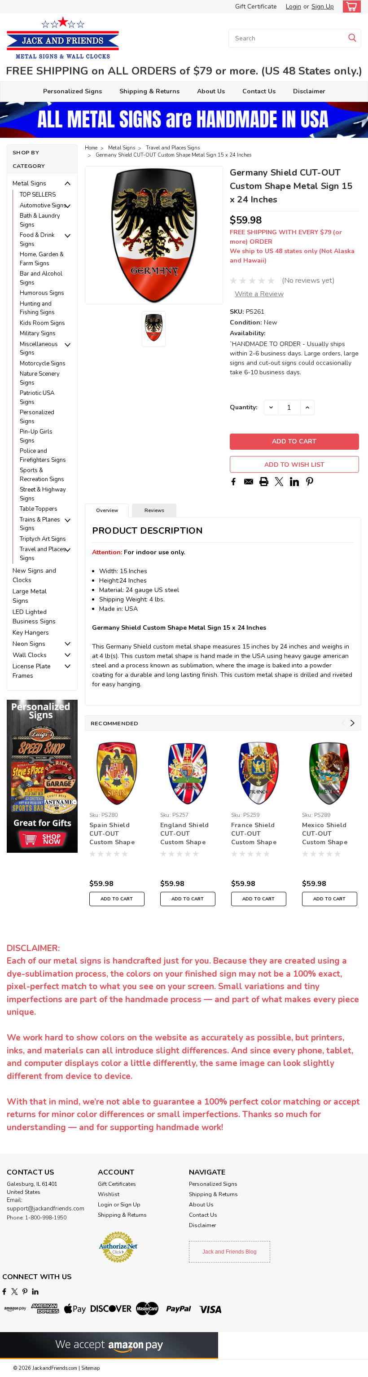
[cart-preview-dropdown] (349, 6)
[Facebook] (233, 481)
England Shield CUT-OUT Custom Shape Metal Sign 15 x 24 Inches (184, 834)
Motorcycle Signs (43, 364)
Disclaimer (309, 91)
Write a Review (259, 294)
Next (215, 235)
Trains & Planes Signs (40, 524)
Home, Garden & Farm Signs (42, 259)
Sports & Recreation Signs (42, 474)
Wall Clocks (30, 655)
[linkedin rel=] (35, 1291)
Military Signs (38, 333)
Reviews (154, 510)
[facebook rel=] (4, 1291)
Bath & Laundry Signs (40, 220)
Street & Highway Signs (43, 494)
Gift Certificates (117, 1184)
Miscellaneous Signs (39, 348)
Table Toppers (38, 509)
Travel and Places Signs (43, 553)
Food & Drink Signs (37, 239)
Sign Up (322, 6)
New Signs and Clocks (34, 575)
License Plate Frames (32, 671)
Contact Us (259, 91)
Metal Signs (29, 183)
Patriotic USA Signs (37, 397)
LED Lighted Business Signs (34, 617)
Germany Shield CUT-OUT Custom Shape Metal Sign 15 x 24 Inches (173, 155)
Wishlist (108, 1194)
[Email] (248, 481)
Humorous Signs (42, 293)
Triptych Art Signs (43, 539)
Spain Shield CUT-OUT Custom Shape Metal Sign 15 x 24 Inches (113, 834)
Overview (107, 510)
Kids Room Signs (42, 323)
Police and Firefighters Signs (43, 455)
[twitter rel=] (14, 1291)
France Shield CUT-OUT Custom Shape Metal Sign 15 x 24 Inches (255, 834)
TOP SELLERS (38, 195)
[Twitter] (279, 481)
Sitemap (90, 1368)
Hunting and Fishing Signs (37, 308)
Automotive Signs (43, 206)
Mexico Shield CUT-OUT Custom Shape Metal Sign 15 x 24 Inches (326, 834)
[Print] (263, 481)
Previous (93, 235)
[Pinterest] (309, 481)
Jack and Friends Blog (229, 1252)
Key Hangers (31, 632)
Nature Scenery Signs (40, 378)
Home (91, 148)
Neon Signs (29, 644)
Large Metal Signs (30, 596)
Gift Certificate (256, 6)
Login (293, 6)
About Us (211, 91)
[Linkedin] (294, 481)
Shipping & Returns (149, 91)
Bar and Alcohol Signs (41, 278)
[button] (42, 776)
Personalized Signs (72, 91)
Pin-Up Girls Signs (36, 436)
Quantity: (243, 407)
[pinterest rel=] (25, 1291)
